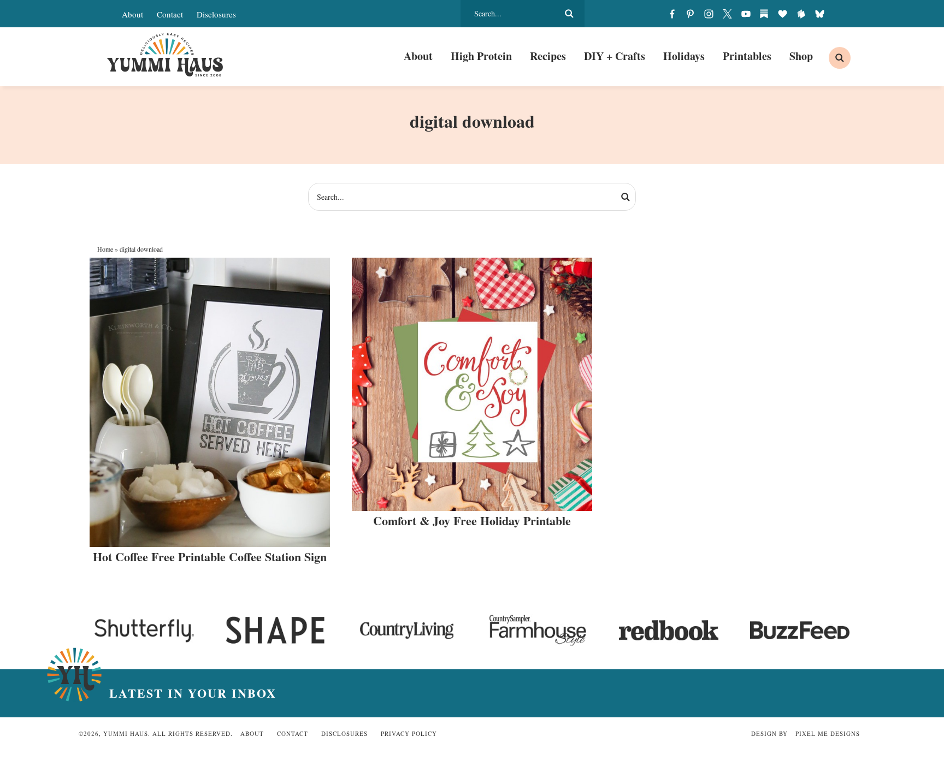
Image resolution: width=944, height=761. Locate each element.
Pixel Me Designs (827, 733)
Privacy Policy (409, 733)
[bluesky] (819, 13)
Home (105, 249)
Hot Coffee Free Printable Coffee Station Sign (210, 557)
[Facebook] (672, 13)
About (132, 14)
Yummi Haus (164, 54)
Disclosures (216, 14)
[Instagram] (709, 13)
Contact (170, 14)
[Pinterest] (690, 13)
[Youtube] (746, 13)
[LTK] (783, 13)
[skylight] (801, 13)
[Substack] (764, 13)
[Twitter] (727, 13)
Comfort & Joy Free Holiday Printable (472, 521)
